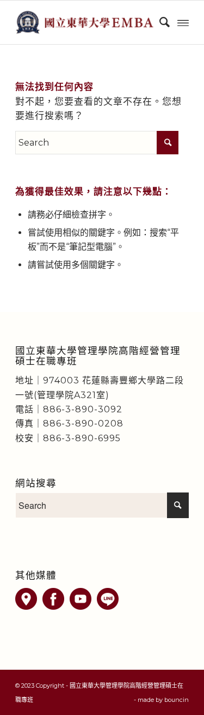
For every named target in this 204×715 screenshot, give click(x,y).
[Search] (159, 22)
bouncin (176, 700)
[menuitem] (159, 22)
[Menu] (183, 22)
